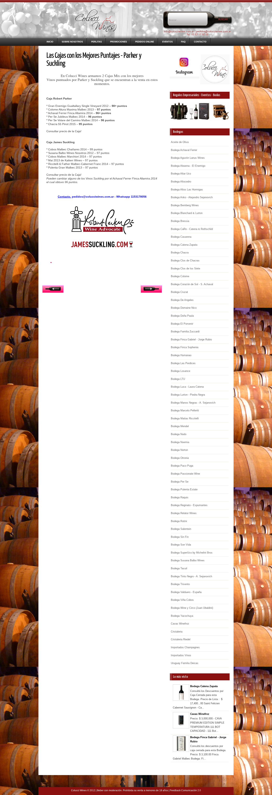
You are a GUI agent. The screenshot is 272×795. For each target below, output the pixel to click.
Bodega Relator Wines (184, 513)
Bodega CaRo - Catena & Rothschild (192, 229)
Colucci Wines (79, 790)
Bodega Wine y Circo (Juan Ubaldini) (192, 607)
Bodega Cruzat (179, 292)
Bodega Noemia (180, 442)
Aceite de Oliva (180, 142)
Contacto (200, 41)
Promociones (118, 41)
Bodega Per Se (179, 481)
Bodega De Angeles (182, 299)
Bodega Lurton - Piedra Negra (188, 394)
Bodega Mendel (180, 426)
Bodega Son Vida (181, 544)
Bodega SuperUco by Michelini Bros (191, 552)
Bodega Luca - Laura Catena (187, 386)
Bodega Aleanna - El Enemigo (188, 165)
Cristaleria (176, 631)
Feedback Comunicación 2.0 (185, 790)
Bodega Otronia (180, 457)
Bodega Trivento (180, 584)
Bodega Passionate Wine (185, 473)
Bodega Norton (179, 449)
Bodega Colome (180, 276)
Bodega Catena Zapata (184, 244)
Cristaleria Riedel (180, 639)
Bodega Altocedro (181, 181)
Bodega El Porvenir (182, 323)
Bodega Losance (180, 370)
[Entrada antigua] (151, 290)
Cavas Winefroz (180, 623)
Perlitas (96, 41)
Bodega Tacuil (179, 568)
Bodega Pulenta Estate (184, 489)
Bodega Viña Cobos (182, 599)
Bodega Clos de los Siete (185, 268)
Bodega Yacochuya (182, 615)
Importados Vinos (181, 655)
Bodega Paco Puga (182, 465)
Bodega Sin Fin (180, 536)
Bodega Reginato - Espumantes (189, 505)
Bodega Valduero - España (186, 592)
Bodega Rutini (179, 521)
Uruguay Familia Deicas (184, 663)
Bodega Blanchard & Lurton (187, 213)
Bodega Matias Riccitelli (185, 418)
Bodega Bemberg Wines (185, 205)
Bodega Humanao (181, 355)
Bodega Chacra (180, 252)
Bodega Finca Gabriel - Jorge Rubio (191, 339)
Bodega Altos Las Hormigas (187, 189)
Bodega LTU (178, 378)
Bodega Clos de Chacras (185, 260)
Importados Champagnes (185, 647)
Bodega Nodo (178, 434)
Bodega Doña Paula (182, 315)
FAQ (183, 41)
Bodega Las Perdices (183, 363)
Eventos (167, 41)
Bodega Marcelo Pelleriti (185, 410)
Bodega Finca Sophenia (184, 347)
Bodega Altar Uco (181, 173)
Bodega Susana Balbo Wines (187, 560)
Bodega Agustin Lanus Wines (188, 157)
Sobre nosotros (72, 41)
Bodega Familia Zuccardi (185, 331)
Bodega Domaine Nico (184, 307)
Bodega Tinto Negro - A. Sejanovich (191, 576)
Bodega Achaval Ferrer (184, 150)
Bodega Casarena (181, 236)
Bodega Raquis (179, 497)
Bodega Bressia (180, 221)
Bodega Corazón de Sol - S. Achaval (192, 284)
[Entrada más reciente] (53, 290)
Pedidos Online (144, 41)
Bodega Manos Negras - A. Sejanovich (193, 402)
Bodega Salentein (181, 528)
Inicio (50, 41)
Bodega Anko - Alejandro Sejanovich (192, 197)
